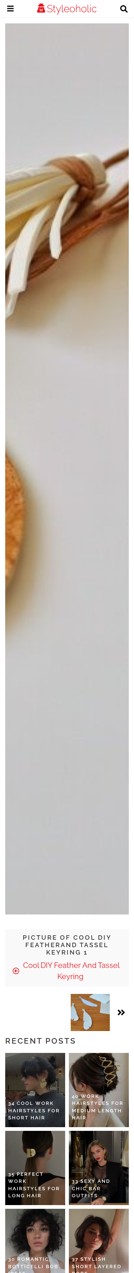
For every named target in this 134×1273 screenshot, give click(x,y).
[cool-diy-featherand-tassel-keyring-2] (90, 1012)
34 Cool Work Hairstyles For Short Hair (34, 1110)
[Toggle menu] (10, 9)
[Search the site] (124, 9)
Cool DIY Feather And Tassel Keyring (70, 971)
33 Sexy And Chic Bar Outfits (91, 1188)
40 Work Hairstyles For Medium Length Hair (98, 1107)
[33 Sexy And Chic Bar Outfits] (99, 1168)
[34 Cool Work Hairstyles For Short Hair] (35, 1090)
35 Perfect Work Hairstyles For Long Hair (34, 1185)
